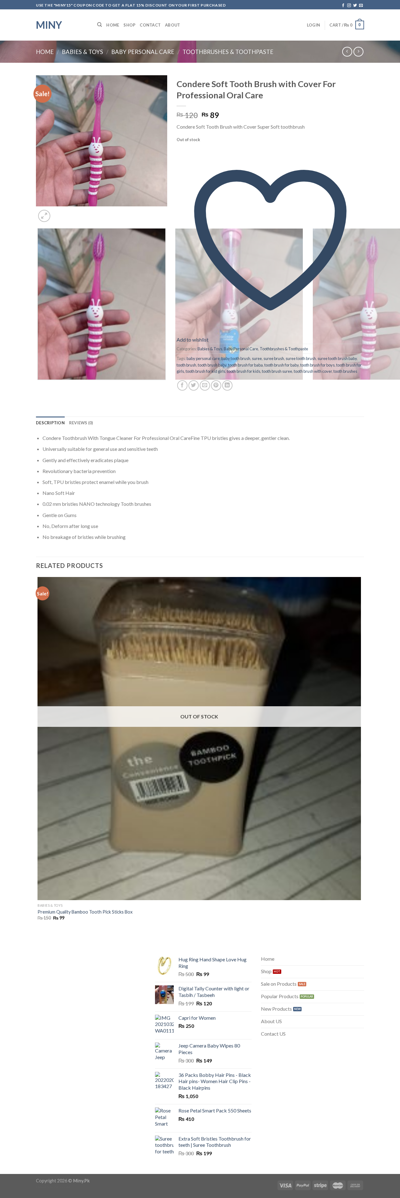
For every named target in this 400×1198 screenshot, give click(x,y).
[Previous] (39, 386)
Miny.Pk (81, 1180)
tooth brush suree (277, 371)
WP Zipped (62, 1187)
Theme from (45, 1187)
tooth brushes (345, 371)
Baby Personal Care (142, 51)
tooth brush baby (212, 364)
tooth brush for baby (281, 364)
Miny (49, 25)
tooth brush (186, 364)
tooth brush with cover (313, 371)
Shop (129, 24)
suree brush (273, 358)
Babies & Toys (82, 51)
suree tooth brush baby (337, 358)
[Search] (99, 25)
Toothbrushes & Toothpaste (227, 51)
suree (257, 358)
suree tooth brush (301, 358)
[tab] (50, 423)
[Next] (59, 212)
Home (112, 24)
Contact (150, 24)
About (172, 24)
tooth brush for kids (243, 371)
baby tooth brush (235, 358)
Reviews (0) (81, 422)
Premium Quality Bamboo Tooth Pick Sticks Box (85, 912)
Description (50, 422)
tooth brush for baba (245, 364)
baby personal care (203, 358)
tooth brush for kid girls (205, 371)
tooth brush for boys (317, 364)
